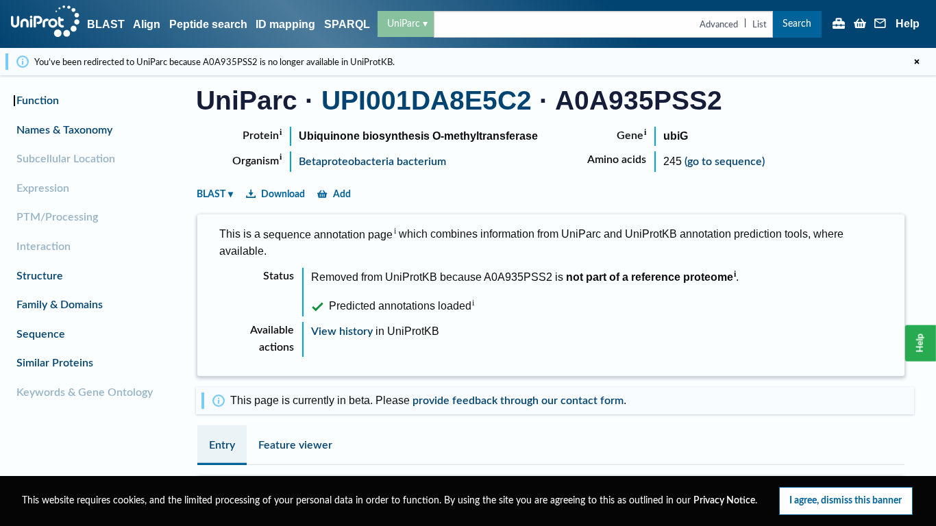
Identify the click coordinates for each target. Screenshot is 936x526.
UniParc (403, 23)
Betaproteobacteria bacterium (372, 161)
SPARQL (347, 24)
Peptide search (208, 24)
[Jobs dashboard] (839, 24)
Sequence (40, 334)
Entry (222, 445)
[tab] (222, 445)
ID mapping (285, 24)
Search (797, 23)
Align (146, 24)
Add (342, 194)
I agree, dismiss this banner (845, 500)
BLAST (106, 24)
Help (908, 23)
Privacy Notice (724, 500)
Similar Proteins (54, 363)
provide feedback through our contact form (518, 400)
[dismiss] (917, 61)
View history (342, 331)
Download (283, 194)
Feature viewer (295, 445)
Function (37, 100)
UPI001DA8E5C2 (426, 100)
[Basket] (860, 24)
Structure (39, 276)
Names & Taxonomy (64, 130)
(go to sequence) (725, 161)
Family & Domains (59, 304)
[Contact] (880, 24)
